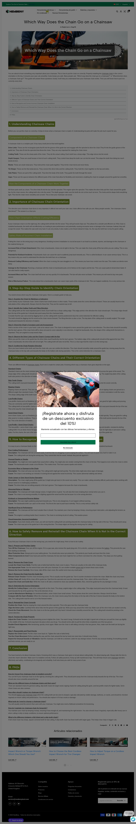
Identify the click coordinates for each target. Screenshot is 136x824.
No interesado (68, 448)
